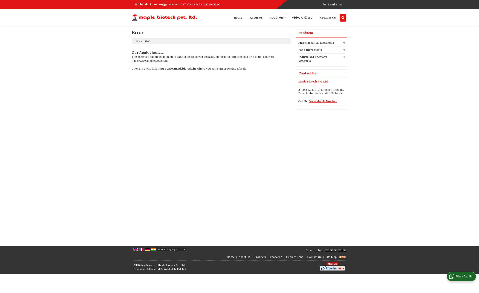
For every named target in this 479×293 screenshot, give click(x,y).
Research (276, 257)
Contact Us (328, 17)
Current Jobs (294, 257)
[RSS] (342, 257)
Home (238, 17)
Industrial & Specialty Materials (312, 58)
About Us (256, 17)
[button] (323, 101)
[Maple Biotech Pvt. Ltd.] (164, 17)
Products (277, 17)
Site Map (331, 257)
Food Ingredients (310, 49)
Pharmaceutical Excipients (316, 42)
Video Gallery (302, 17)
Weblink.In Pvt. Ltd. (175, 269)
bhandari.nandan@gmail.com (158, 4)
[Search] (343, 18)
